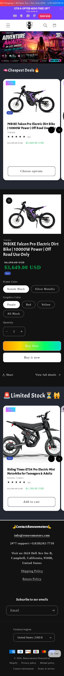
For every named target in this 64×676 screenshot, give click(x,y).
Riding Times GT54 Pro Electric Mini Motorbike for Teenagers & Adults (31, 471)
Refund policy (47, 663)
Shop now (45, 16)
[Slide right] (59, 130)
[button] (8, 25)
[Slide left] (51, 130)
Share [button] (9, 374)
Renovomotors (30, 658)
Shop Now (32, 55)
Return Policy (32, 579)
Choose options (31, 171)
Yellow (46, 304)
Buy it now (32, 357)
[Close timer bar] (61, 8)
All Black (13, 313)
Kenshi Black (16, 289)
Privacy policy (28, 663)
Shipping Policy (32, 571)
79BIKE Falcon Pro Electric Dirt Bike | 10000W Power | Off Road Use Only (31, 126)
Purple (11, 304)
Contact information (23, 668)
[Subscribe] (53, 610)
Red (28, 304)
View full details (45, 374)
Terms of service (46, 668)
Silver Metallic (45, 289)
